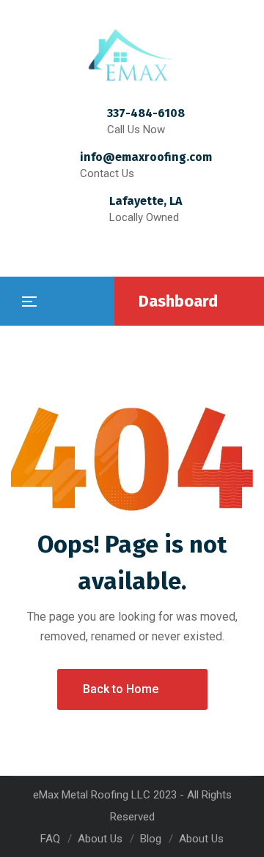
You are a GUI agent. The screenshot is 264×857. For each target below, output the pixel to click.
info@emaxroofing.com (146, 157)
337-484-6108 (146, 113)
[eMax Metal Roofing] (132, 55)
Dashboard (178, 301)
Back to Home (120, 689)
